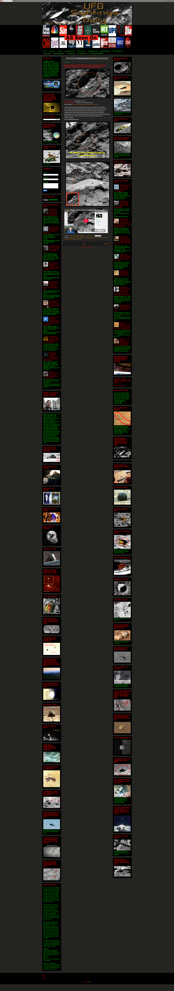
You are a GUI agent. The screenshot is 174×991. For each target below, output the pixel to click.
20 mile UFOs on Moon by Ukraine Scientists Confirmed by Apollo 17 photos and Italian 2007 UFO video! (51, 266)
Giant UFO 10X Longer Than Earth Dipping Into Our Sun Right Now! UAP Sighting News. (51, 339)
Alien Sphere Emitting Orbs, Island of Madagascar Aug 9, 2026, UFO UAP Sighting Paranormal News (51, 356)
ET (76, 237)
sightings (92, 237)
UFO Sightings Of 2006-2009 (96, 53)
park (86, 237)
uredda (74, 239)
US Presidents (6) (81, 51)
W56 (80, 239)
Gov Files (60, 51)
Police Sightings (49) (117, 51)
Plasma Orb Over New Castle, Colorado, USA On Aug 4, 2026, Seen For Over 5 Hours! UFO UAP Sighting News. (51, 321)
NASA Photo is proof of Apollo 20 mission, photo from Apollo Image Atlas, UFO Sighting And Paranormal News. (122, 240)
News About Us (47, 53)
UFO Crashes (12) (71, 53)
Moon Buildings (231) (105, 51)
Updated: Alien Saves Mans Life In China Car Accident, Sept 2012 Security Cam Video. (122, 257)
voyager (77, 239)
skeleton (96, 237)
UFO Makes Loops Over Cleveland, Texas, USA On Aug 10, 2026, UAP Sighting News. (51, 230)
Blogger (89, 981)
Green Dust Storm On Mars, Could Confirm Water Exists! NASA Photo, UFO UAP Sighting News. (51, 285)
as (69, 237)
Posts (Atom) (89, 247)
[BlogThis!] (96, 236)
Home (45, 51)
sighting (88, 237)
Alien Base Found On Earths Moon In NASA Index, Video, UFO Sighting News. (122, 308)
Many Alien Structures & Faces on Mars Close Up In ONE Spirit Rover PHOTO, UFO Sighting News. (122, 325)
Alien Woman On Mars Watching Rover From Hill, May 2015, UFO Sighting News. (121, 204)
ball (74, 237)
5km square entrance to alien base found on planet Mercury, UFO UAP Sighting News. (50, 212)
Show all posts (93, 58)
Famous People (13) (69, 51)
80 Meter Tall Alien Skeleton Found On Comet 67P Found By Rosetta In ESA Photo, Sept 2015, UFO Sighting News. (85, 66)
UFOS (71, 239)
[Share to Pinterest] (100, 236)
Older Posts (107, 243)
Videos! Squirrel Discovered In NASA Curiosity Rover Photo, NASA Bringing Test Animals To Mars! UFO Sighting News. (122, 222)
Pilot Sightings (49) (92, 51)
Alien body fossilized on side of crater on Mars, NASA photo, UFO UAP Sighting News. (51, 375)
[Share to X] (98, 236)
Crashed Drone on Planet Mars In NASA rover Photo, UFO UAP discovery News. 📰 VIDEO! (51, 303)
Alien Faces (52, 51)
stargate (104, 237)
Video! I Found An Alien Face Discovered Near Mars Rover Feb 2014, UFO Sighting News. (121, 342)
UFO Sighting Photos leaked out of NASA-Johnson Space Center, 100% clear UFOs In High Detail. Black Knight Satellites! (122, 291)
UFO (68, 239)
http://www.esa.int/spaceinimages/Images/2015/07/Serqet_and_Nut (85, 104)
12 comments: (89, 235)
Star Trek (101, 237)
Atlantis (71, 237)
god (81, 237)
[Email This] (95, 236)
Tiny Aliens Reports (82, 53)
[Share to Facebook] (99, 236)
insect (83, 237)
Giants (78, 237)
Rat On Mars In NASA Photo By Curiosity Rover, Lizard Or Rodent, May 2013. (121, 274)
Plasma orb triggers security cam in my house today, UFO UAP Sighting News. (51, 249)
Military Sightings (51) (59, 53)
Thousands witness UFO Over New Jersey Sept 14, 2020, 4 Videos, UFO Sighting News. (122, 188)
